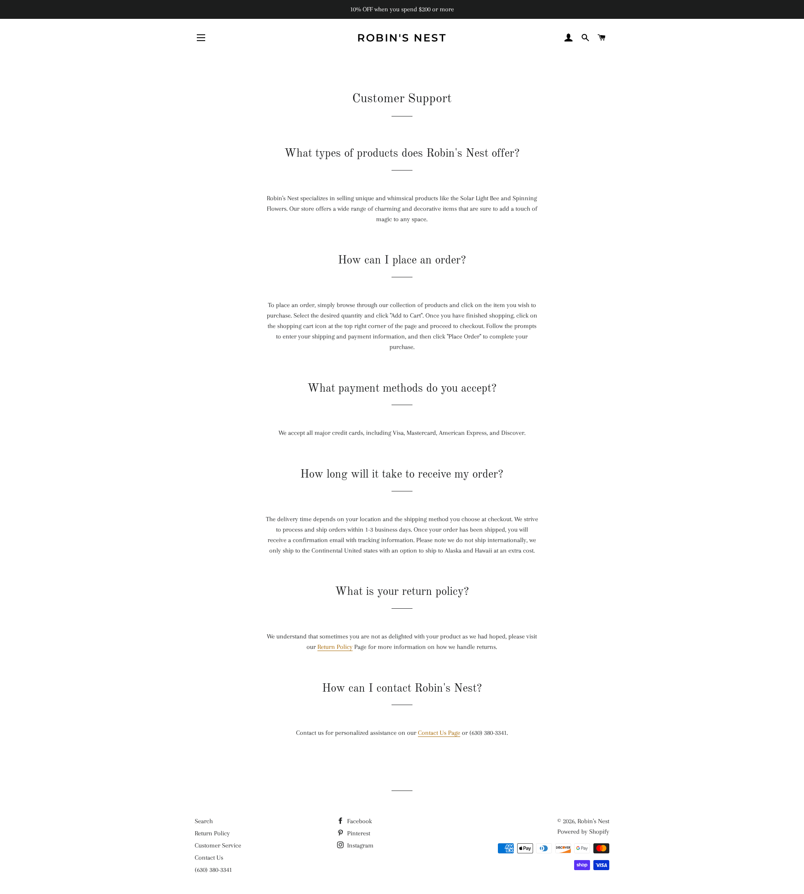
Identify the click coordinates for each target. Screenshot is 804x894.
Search (204, 821)
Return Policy (335, 647)
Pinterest (357, 833)
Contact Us (209, 857)
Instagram (359, 845)
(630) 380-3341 (213, 869)
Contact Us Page (439, 732)
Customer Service (218, 845)
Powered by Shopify (583, 831)
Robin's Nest (401, 37)
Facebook (358, 821)
